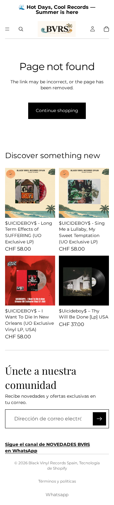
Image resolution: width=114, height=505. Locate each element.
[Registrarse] (99, 418)
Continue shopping (57, 110)
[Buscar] (21, 29)
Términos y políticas (57, 481)
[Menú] (7, 29)
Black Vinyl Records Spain (52, 462)
